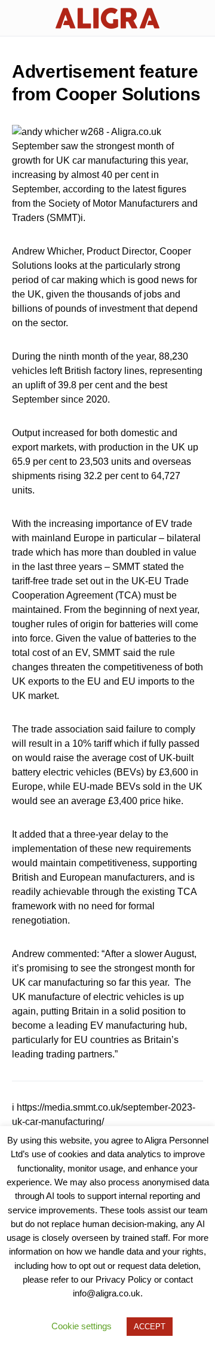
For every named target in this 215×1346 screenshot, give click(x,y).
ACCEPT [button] (149, 1326)
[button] (15, 18)
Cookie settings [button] (81, 1326)
